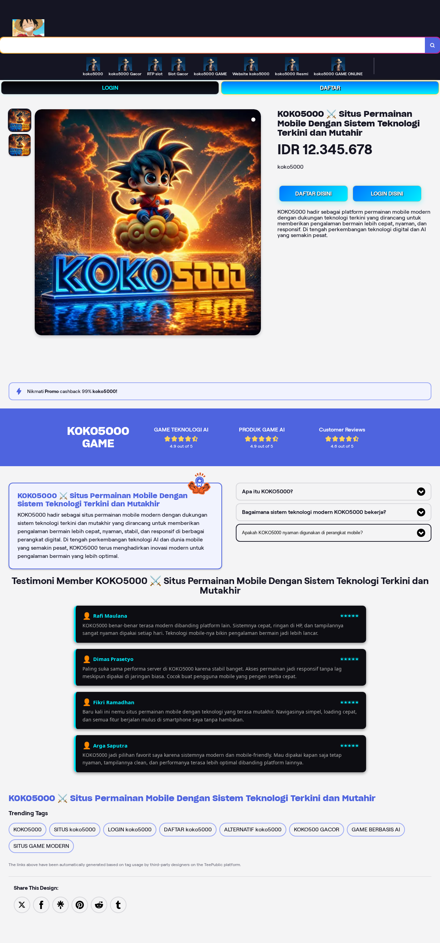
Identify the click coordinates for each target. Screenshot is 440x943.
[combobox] (212, 45)
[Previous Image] (40, 223)
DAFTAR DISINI (313, 194)
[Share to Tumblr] (118, 904)
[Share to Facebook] (41, 904)
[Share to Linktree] (60, 904)
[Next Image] (255, 223)
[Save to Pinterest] (80, 904)
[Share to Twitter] (22, 904)
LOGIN (110, 88)
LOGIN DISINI (387, 194)
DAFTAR (330, 88)
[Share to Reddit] (99, 904)
